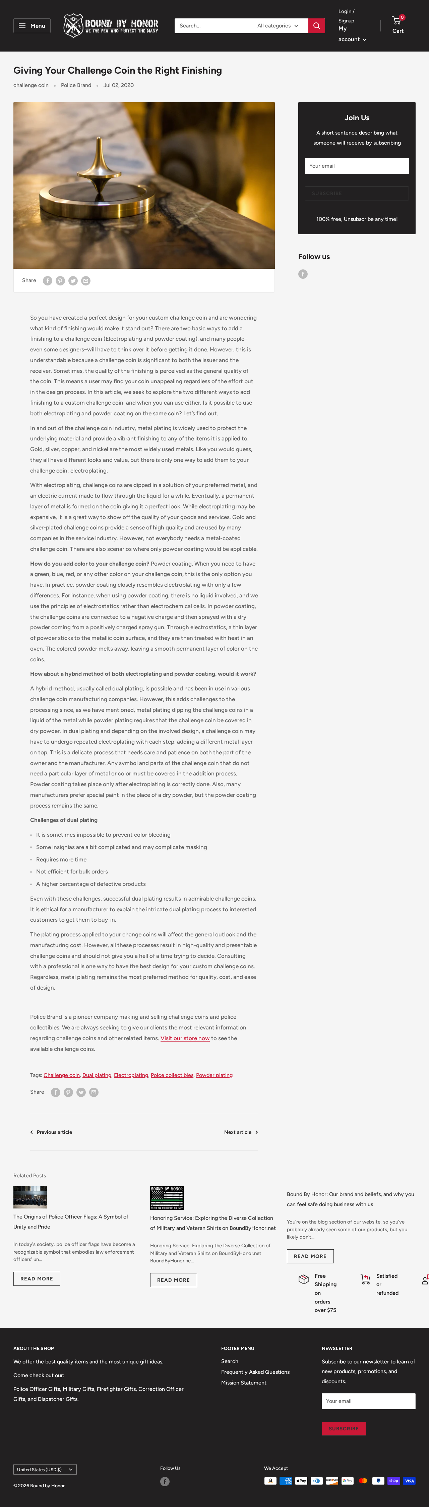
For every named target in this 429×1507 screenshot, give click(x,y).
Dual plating (96, 1075)
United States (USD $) (39, 1469)
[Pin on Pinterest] (60, 280)
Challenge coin (62, 1075)
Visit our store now (185, 1038)
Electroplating (131, 1075)
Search (229, 1361)
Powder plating (214, 1075)
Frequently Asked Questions (255, 1372)
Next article (237, 1132)
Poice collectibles (172, 1075)
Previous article (54, 1132)
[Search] (316, 25)
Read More (36, 1279)
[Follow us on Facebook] (303, 274)
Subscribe (327, 193)
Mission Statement (243, 1382)
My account (350, 34)
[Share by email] (85, 280)
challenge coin (31, 85)
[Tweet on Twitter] (73, 280)
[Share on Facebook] (47, 280)
